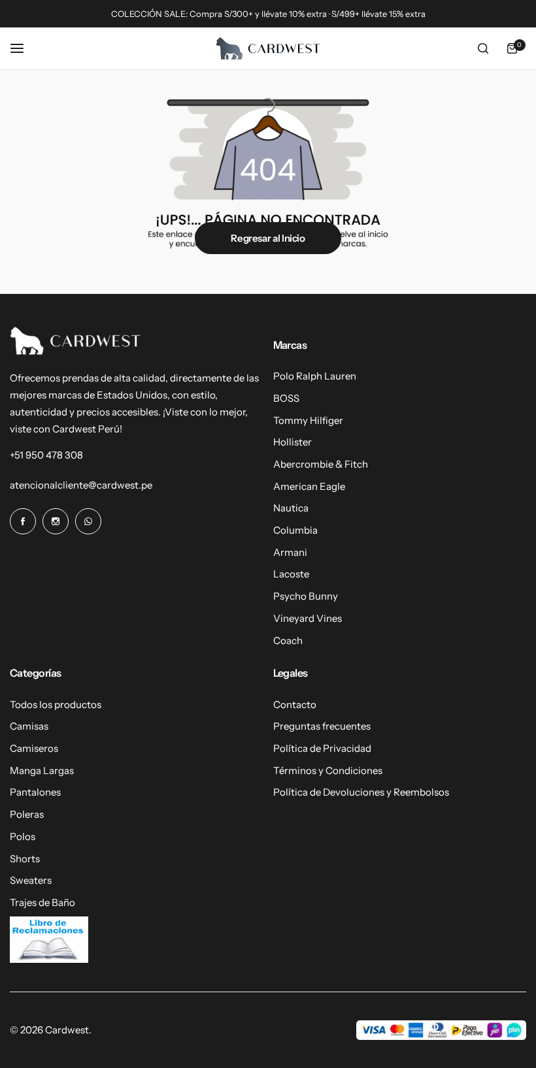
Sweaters (31, 880)
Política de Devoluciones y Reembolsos (361, 792)
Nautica (291, 508)
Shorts (25, 858)
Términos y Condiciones (327, 770)
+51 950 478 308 (46, 455)
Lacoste (291, 574)
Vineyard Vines (307, 618)
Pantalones (35, 792)
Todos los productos (55, 704)
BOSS (286, 398)
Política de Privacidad (322, 748)
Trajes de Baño (42, 902)
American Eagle (309, 486)
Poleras (27, 814)
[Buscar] (483, 48)
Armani (290, 552)
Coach (288, 640)
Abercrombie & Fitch (320, 464)
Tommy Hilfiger (308, 420)
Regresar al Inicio (268, 238)
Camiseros (34, 748)
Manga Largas (42, 770)
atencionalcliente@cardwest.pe (81, 485)
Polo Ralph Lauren (314, 376)
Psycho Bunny (305, 596)
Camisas (29, 726)
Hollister (292, 442)
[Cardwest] (268, 48)
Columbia (295, 530)
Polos (22, 836)
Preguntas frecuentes (322, 726)
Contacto (294, 704)
